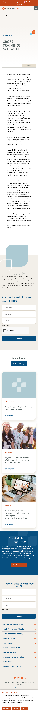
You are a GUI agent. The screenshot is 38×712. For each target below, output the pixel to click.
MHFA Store (7, 643)
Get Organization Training (13, 634)
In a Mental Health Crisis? (12, 666)
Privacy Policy (19, 688)
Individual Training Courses (13, 624)
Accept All (6, 708)
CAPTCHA (5, 325)
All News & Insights (19, 364)
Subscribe (29, 66)
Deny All (24, 708)
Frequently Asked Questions (13, 657)
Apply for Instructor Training (14, 629)
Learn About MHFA (10, 638)
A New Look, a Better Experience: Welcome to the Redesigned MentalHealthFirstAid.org (17, 514)
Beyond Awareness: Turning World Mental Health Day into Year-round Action (17, 460)
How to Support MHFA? (12, 648)
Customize (16, 708)
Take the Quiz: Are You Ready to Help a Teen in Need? (19, 408)
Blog (8, 16)
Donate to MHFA (9, 652)
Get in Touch (8, 662)
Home (4, 16)
